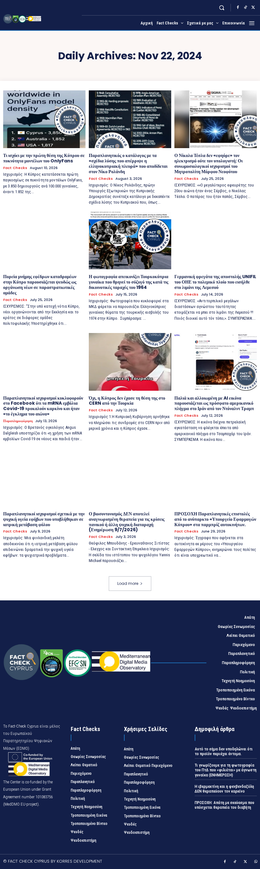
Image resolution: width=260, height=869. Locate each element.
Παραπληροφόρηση (18, 421)
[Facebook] (238, 7)
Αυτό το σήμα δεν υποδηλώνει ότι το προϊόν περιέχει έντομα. (224, 751)
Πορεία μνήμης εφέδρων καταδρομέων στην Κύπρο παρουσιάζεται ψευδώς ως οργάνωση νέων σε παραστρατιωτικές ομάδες (39, 284)
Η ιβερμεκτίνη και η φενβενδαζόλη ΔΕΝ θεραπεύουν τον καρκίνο (224, 789)
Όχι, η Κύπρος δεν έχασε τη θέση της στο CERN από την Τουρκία (127, 401)
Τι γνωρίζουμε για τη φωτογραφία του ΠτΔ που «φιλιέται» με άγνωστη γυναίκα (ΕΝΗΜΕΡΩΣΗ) (226, 770)
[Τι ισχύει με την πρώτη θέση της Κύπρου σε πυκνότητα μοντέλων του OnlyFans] (44, 119)
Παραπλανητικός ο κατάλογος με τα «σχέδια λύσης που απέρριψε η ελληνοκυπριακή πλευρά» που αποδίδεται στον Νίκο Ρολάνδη (128, 163)
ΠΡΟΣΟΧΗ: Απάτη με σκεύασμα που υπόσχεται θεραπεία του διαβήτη (224, 805)
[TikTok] (245, 7)
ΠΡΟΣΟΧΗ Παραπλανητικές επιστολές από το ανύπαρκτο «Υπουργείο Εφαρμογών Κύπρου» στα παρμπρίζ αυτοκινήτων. (215, 519)
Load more (127, 583)
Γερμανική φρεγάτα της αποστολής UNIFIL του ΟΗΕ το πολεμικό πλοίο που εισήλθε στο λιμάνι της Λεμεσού (215, 282)
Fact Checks (15, 168)
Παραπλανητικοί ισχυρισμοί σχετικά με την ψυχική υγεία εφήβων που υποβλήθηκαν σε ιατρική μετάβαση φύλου (44, 519)
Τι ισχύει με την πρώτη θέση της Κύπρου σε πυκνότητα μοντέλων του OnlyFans (44, 158)
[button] (222, 7)
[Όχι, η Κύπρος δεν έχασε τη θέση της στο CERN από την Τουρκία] (130, 362)
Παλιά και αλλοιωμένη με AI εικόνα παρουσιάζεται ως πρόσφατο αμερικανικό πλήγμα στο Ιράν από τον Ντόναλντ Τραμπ (214, 403)
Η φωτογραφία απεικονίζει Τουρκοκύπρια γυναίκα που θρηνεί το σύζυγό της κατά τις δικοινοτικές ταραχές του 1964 (128, 282)
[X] (253, 7)
